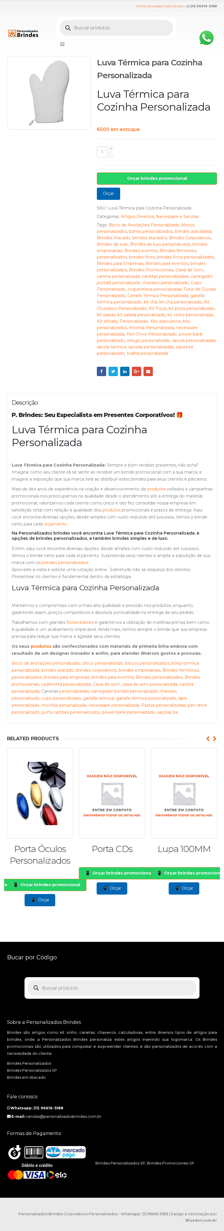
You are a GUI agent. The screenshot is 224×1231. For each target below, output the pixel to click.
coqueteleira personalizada (154, 289)
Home (141, 6)
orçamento (55, 524)
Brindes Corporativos (190, 237)
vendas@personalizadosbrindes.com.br (64, 1116)
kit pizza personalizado (191, 308)
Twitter (113, 371)
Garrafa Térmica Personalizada (157, 295)
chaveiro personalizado (165, 282)
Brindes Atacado (113, 237)
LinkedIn (125, 371)
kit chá (150, 302)
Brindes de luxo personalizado (160, 244)
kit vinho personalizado (190, 314)
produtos (156, 489)
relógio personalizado (148, 340)
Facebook (101, 371)
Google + (136, 371)
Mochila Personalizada (151, 327)
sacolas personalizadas (151, 347)
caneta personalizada (118, 276)
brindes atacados (149, 237)
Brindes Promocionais (151, 270)
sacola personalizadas (194, 340)
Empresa (155, 6)
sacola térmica (111, 347)
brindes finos (142, 257)
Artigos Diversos (137, 216)
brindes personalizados (65, 562)
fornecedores (80, 622)
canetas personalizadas (165, 276)
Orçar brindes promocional (157, 178)
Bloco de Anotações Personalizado (143, 225)
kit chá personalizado (180, 302)
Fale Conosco (174, 6)
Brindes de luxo (112, 244)
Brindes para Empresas (120, 263)
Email (148, 371)
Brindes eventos (141, 250)
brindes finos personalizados (185, 257)
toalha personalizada (147, 353)
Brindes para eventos (167, 263)
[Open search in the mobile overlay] (116, 28)
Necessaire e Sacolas (177, 216)
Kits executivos (165, 321)
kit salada (106, 314)
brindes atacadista (193, 231)
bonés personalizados (151, 231)
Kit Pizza (158, 308)
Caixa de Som (189, 270)
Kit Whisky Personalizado (122, 321)
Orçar (108, 193)
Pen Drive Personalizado (152, 334)
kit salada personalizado (141, 314)
